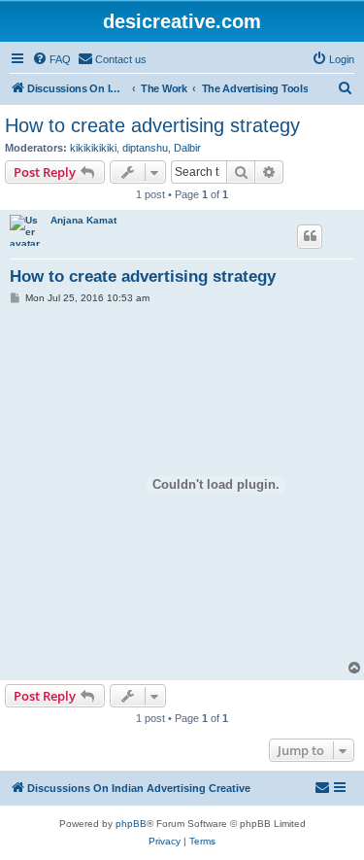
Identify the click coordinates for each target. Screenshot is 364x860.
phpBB (131, 823)
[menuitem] (51, 59)
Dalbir (187, 148)
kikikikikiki (93, 148)
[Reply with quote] (309, 236)
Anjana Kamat (83, 220)
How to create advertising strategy (152, 125)
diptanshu (145, 148)
